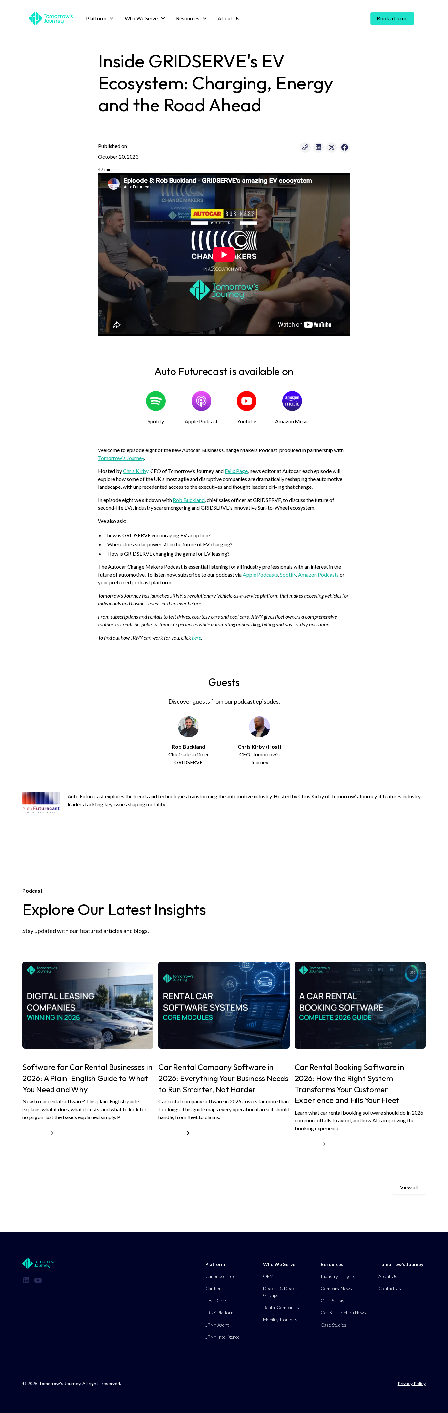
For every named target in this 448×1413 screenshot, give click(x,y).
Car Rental (216, 1288)
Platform (215, 1264)
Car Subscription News (343, 1312)
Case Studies (333, 1324)
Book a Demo (392, 18)
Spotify (288, 574)
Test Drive (215, 1300)
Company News (336, 1288)
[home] (51, 18)
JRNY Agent (217, 1324)
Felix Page (236, 471)
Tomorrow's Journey (121, 458)
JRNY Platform (219, 1312)
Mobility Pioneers (280, 1319)
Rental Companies (281, 1307)
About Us (228, 18)
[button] (100, 18)
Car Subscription (221, 1276)
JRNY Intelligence (222, 1337)
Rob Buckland (189, 500)
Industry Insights (338, 1276)
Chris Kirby (135, 471)
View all (409, 1187)
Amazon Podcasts (318, 574)
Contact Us (389, 1288)
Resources (332, 1264)
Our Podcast (333, 1300)
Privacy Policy (412, 1383)
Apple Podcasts (260, 574)
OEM (268, 1276)
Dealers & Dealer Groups (280, 1292)
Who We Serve (279, 1264)
